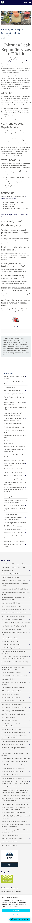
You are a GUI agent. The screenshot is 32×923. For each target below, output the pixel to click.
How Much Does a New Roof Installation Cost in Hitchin (12, 414)
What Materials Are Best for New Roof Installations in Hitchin (14, 419)
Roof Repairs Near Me (8, 717)
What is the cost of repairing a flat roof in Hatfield (14, 465)
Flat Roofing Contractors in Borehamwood (14, 795)
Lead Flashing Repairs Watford (10, 835)
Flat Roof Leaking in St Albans (13, 475)
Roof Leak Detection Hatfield (13, 469)
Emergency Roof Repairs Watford (11, 838)
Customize (16, 915)
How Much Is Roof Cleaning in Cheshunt (13, 537)
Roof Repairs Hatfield (10, 514)
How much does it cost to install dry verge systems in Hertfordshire (14, 737)
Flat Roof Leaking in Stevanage (13, 479)
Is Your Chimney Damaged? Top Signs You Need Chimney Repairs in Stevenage (15, 489)
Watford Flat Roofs (10, 387)
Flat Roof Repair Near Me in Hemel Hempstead (15, 758)
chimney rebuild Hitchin (13, 346)
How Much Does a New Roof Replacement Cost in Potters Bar (14, 725)
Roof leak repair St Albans (9, 721)
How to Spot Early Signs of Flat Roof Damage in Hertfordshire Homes (15, 831)
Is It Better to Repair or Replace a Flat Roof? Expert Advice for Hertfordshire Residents (14, 791)
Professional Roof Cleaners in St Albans (14, 437)
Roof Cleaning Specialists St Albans (14, 427)
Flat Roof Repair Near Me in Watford (15, 523)
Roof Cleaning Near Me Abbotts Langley (14, 545)
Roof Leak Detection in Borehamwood (11, 442)
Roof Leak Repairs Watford (9, 842)
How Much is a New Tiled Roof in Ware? (14, 456)
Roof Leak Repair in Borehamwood (14, 446)
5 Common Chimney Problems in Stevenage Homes (14, 496)
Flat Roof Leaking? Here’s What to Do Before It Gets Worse (15, 817)
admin (4, 36)
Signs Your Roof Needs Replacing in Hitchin (15, 409)
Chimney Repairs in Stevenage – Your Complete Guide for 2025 (15, 501)
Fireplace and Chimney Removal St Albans (14, 510)
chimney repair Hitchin (13, 348)
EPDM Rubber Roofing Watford (13, 526)
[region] (16, 908)
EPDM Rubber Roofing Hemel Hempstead (14, 762)
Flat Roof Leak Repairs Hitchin (13, 472)
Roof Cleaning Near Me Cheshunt (14, 541)
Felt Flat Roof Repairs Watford (13, 390)
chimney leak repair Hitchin (20, 342)
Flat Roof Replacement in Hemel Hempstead (14, 765)
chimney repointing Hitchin (14, 350)
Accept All (16, 910)
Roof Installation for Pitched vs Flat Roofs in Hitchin (14, 403)
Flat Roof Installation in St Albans (11, 729)
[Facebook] (16, 331)
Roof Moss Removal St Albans (13, 424)
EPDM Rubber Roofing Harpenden (12, 744)
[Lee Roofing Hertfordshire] (2, 2)
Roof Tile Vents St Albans (9, 845)
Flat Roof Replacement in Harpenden (12, 768)
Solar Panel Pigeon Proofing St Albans (13, 714)
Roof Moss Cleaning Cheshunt (13, 532)
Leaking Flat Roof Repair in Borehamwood (14, 821)
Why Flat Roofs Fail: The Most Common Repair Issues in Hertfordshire (15, 800)
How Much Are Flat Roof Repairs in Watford (14, 383)
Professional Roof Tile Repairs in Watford (14, 378)
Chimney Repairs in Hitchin (15, 36)
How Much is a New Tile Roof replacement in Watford (13, 518)
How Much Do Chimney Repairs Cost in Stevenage (15, 483)
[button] (19, 919)
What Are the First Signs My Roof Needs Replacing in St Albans (13, 749)
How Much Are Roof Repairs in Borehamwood (13, 451)
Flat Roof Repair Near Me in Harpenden (13, 732)
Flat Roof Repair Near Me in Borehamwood (14, 804)
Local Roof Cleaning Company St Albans (14, 431)
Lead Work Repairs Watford (12, 529)
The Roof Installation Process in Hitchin (14, 398)
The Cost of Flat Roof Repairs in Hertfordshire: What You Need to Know (15, 826)
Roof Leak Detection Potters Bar (14, 460)
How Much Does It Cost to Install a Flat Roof (15, 741)
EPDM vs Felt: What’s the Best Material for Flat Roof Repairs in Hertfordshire (15, 808)
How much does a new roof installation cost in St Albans (15, 754)
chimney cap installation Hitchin (16, 338)
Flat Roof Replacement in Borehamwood (13, 787)
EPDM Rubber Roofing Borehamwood (13, 813)
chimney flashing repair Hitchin (11, 340)
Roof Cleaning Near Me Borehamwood (13, 711)
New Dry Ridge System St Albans (14, 505)
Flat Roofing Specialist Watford (13, 394)
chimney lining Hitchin (8, 344)
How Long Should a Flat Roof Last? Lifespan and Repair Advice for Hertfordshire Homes (14, 782)
